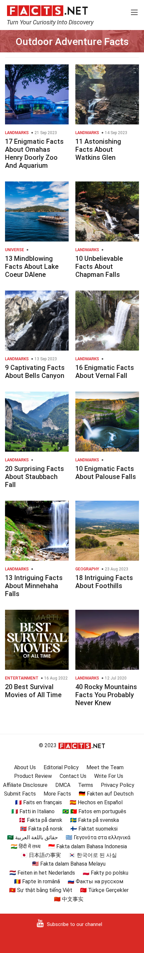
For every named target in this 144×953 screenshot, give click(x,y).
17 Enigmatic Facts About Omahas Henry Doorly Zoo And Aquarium (34, 153)
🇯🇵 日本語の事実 (41, 855)
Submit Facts (20, 794)
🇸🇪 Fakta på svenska (94, 820)
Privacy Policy (117, 785)
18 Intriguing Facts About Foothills (104, 582)
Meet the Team (105, 767)
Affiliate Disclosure (25, 785)
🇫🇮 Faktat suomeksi (94, 829)
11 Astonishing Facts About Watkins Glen (98, 149)
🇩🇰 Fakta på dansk (40, 820)
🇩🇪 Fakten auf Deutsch (106, 794)
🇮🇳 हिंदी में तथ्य (26, 846)
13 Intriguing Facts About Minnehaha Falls (34, 586)
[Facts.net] (47, 10)
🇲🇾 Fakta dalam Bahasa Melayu (68, 864)
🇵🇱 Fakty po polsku (105, 873)
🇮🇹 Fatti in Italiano (33, 811)
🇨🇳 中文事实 (68, 899)
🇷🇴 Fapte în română (37, 881)
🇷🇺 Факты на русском (95, 881)
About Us (25, 767)
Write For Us (108, 776)
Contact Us (73, 776)
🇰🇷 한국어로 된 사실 (93, 855)
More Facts (57, 794)
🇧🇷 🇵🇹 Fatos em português (94, 811)
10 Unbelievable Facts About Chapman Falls (99, 267)
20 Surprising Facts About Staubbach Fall (34, 477)
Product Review (33, 776)
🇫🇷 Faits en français (38, 802)
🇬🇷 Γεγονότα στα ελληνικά (98, 837)
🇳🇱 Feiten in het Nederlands (42, 873)
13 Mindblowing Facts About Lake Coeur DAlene (32, 267)
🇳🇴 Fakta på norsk (41, 829)
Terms (85, 785)
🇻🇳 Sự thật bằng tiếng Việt (40, 890)
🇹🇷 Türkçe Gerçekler (104, 890)
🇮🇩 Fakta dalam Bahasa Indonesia (87, 846)
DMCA (62, 785)
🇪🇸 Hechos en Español (96, 802)
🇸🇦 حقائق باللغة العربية (32, 837)
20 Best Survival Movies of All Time (33, 691)
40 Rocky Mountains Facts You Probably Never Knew (106, 695)
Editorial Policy (61, 767)
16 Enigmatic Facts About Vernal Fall (104, 372)
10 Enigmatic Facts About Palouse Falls (105, 473)
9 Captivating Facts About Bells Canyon (35, 372)
